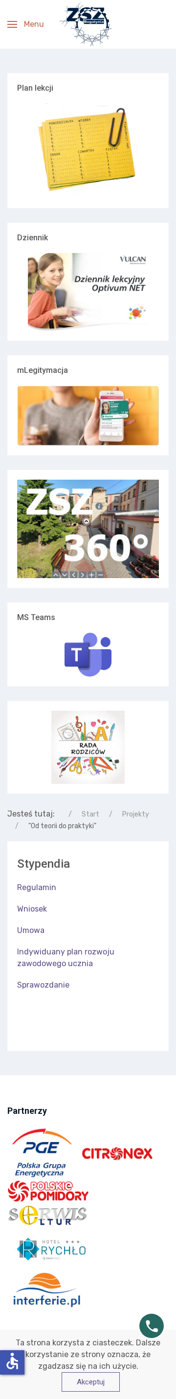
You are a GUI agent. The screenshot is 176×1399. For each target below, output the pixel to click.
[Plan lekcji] (88, 150)
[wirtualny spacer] (88, 529)
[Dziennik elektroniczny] (88, 292)
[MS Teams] (88, 654)
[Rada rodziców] (88, 746)
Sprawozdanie (43, 985)
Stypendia (43, 864)
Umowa (30, 930)
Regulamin (36, 887)
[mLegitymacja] (88, 416)
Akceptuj (91, 1382)
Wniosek (32, 908)
